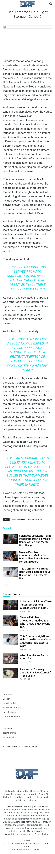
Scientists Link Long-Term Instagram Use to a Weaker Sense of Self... (36, 604)
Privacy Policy (9, 737)
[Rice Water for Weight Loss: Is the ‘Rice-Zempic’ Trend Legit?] (10, 673)
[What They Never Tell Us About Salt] (10, 658)
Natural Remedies (35, 519)
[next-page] (9, 585)
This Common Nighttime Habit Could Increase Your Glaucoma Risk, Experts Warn (34, 573)
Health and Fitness (12, 703)
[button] (5, 4)
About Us (7, 694)
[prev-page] (5, 585)
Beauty (6, 698)
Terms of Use (9, 732)
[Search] (51, 4)
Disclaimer (8, 728)
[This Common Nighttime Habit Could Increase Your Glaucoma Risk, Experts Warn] (10, 572)
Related (7, 528)
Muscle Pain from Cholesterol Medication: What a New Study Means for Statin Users (34, 557)
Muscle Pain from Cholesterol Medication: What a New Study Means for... (35, 622)
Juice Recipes (9, 712)
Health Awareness (18, 519)
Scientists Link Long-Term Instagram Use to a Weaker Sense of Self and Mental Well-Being (35, 540)
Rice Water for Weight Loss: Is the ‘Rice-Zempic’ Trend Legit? (35, 672)
